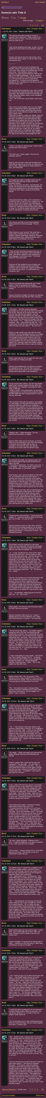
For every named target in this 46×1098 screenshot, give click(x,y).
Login (37, 2)
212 (42, 25)
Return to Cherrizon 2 (9, 1089)
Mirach (4, 139)
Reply (28, 28)
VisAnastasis (6, 28)
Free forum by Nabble (8, 1095)
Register (42, 2)
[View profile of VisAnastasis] (4, 37)
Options (40, 20)
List (14, 18)
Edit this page (40, 1095)
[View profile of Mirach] (4, 147)
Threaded (23, 18)
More (40, 28)
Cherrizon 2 (5, 2)
